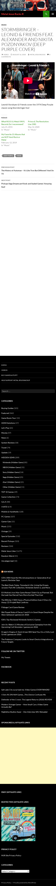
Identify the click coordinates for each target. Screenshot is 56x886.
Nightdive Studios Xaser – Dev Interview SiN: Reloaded (24, 712)
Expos (4, 365)
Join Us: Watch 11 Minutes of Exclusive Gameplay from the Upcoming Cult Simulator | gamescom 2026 (26, 625)
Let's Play (5, 428)
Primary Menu (52, 14)
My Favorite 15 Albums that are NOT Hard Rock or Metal (13, 137)
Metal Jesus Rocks (37, 55)
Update (4, 452)
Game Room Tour (8, 418)
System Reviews (8, 442)
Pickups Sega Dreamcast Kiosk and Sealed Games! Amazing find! (26, 183)
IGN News (8, 571)
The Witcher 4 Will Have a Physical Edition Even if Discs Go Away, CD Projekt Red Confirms (26, 601)
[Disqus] (28, 235)
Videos (4, 370)
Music (4, 25)
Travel (4, 447)
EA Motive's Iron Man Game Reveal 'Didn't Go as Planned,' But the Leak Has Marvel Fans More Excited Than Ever (27, 593)
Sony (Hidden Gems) (11, 472)
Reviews (4, 546)
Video (6, 55)
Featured (5, 413)
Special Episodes (8, 536)
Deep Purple (8, 156)
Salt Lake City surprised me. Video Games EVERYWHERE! (25, 690)
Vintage (4, 531)
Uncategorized (7, 561)
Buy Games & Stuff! (9, 375)
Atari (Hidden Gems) (11, 482)
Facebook (6, 667)
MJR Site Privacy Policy (11, 855)
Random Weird (7, 556)
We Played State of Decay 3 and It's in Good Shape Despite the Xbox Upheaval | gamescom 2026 (27, 613)
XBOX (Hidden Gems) (12, 467)
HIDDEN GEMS (8, 457)
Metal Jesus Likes (8, 551)
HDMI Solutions (8, 423)
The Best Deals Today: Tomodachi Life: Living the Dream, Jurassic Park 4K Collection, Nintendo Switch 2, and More (25, 586)
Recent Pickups (7, 541)
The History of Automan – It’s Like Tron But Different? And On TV (27, 170)
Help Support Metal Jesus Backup (15, 380)
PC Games (5, 516)
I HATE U (5, 507)
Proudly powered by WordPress (24, 883)
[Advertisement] (28, 756)
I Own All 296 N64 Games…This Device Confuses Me (23, 694)
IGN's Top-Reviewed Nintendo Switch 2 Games (21, 619)
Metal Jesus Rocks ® (12, 13)
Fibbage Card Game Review (12, 607)
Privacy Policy (6, 883)
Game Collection (8, 497)
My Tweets (5, 657)
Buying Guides (7, 408)
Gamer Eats (6, 521)
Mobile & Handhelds (10, 511)
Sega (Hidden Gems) (11, 477)
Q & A (3, 502)
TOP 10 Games (7, 492)
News (3, 438)
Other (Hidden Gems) (12, 487)
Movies (4, 433)
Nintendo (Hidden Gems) (13, 462)
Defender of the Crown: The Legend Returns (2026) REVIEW (26, 699)
